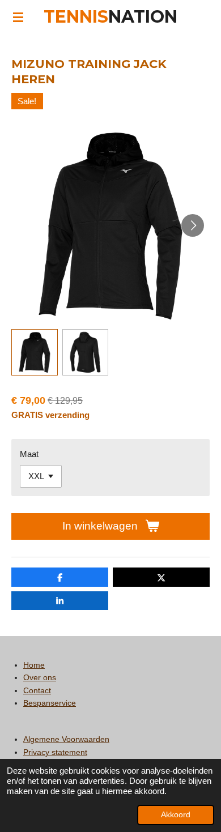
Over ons (39, 677)
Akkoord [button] (175, 814)
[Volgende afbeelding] (192, 225)
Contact (37, 690)
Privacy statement (55, 752)
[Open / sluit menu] (18, 17)
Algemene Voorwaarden (66, 739)
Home (34, 664)
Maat (29, 454)
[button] (34, 352)
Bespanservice (49, 702)
